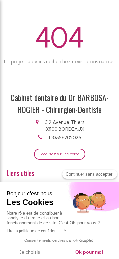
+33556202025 (64, 138)
